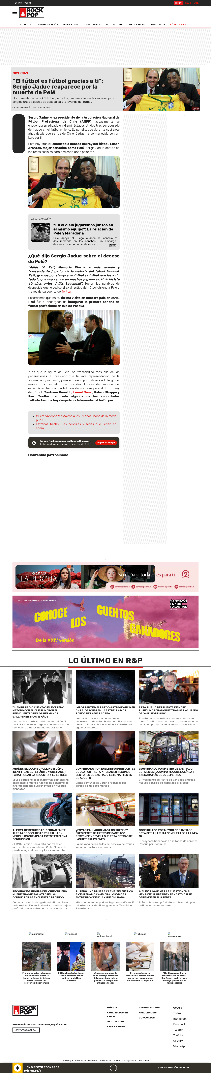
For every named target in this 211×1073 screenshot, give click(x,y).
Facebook (179, 1024)
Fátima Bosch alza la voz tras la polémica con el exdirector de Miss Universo (71, 977)
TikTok (177, 1013)
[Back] (99, 1068)
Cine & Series (136, 24)
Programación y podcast (175, 1067)
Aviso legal (67, 1060)
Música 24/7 (71, 24)
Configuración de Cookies (135, 1060)
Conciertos (93, 24)
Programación (48, 24)
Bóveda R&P (178, 24)
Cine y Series (116, 1026)
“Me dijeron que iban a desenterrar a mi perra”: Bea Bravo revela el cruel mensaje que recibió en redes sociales (174, 978)
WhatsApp (179, 1046)
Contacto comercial (26, 1030)
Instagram (180, 1018)
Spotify (178, 1040)
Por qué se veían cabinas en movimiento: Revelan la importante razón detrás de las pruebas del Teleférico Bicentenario (36, 978)
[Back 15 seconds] (106, 1068)
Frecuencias (148, 1012)
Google (177, 1007)
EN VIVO (18, 3)
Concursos (157, 24)
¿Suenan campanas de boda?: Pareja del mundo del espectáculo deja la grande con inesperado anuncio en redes (105, 978)
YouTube (178, 1035)
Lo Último (26, 24)
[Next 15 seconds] (120, 1068)
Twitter (66, 291)
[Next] (127, 1068)
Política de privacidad (86, 1060)
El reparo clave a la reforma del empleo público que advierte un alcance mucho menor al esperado (140, 977)
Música (112, 1007)
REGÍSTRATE (192, 2)
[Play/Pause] (113, 1068)
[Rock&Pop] (31, 13)
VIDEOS (28, 3)
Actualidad (114, 24)
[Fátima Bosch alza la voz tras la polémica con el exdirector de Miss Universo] (71, 956)
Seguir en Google (106, 442)
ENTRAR (178, 3)
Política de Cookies (110, 1060)
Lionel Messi (82, 392)
